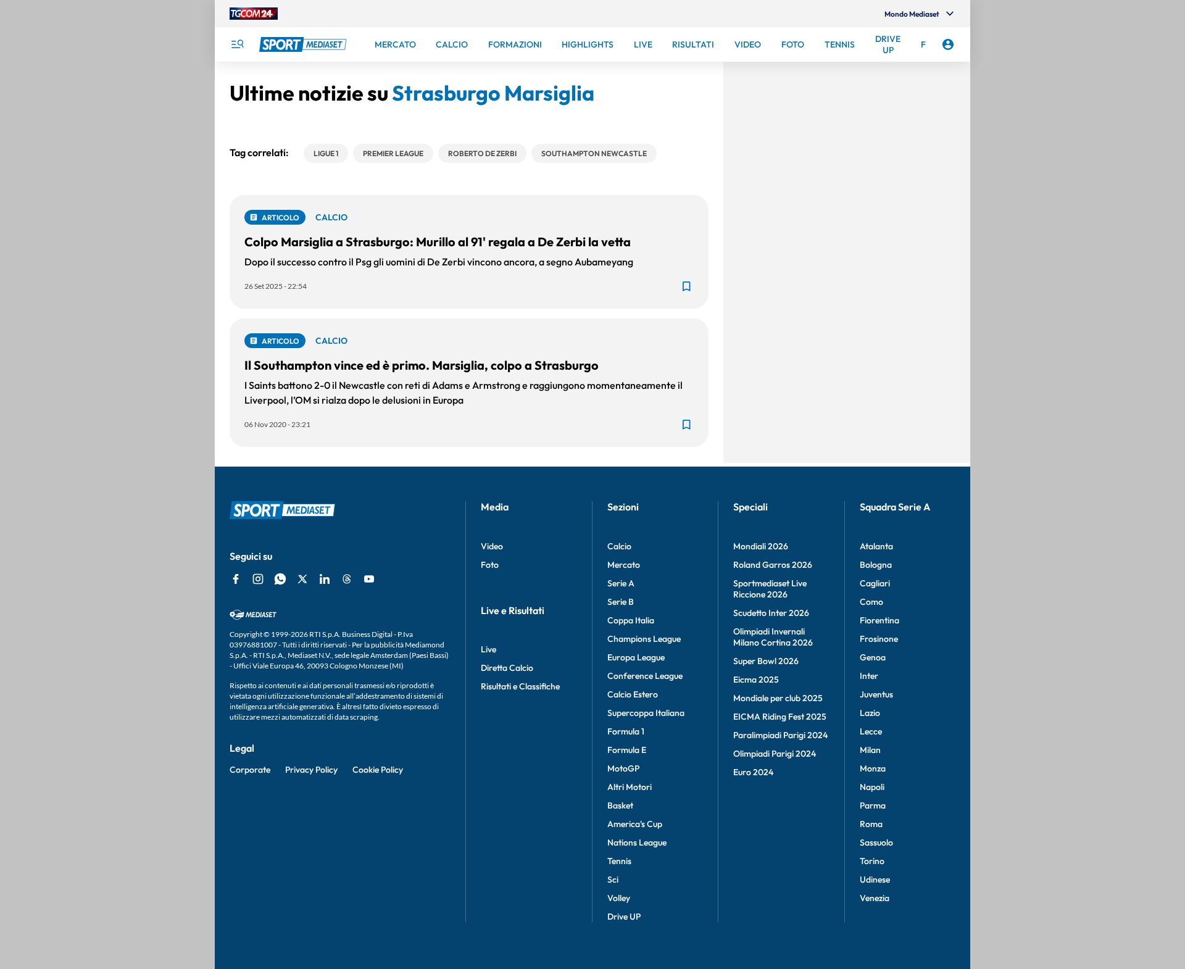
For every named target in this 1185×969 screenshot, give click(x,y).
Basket (620, 805)
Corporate (250, 769)
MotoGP (623, 768)
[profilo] (948, 44)
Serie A (620, 583)
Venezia (874, 898)
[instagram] (258, 579)
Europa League (636, 657)
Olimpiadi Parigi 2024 (774, 753)
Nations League (637, 842)
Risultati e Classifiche (520, 686)
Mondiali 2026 (760, 546)
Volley (618, 898)
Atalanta (876, 546)
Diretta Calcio (507, 667)
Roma (871, 824)
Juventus (876, 694)
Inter (869, 675)
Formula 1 (625, 731)
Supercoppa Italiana (645, 712)
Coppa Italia (630, 620)
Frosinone (879, 638)
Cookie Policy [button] (377, 769)
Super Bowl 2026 (766, 661)
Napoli (872, 786)
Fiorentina (879, 620)
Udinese (875, 879)
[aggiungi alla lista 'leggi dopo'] (686, 286)
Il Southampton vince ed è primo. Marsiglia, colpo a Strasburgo (421, 365)
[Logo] (304, 44)
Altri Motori (629, 786)
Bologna (876, 564)
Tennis (619, 861)
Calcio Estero (632, 694)
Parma (873, 805)
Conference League (645, 675)
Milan (870, 749)
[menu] (237, 44)
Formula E (626, 749)
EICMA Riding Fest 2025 (779, 716)
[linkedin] (324, 579)
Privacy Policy (311, 769)
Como (871, 601)
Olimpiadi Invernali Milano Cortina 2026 (773, 637)
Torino (872, 861)
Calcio (619, 546)
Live (488, 649)
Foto (490, 564)
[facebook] (236, 579)
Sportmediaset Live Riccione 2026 (770, 589)
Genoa (873, 657)
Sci (612, 879)
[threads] (347, 579)
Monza (873, 768)
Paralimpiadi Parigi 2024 (780, 735)
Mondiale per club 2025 (778, 698)
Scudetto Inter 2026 (771, 612)
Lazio (870, 712)
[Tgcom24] (254, 13)
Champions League (644, 638)
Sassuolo (876, 842)
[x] (302, 579)
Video (492, 546)
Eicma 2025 (756, 679)
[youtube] (369, 579)
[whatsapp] (280, 579)
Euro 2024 (753, 772)
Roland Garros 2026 (772, 564)
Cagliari (875, 583)
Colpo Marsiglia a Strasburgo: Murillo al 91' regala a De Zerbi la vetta (437, 241)
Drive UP (624, 916)
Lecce (871, 731)
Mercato (623, 564)
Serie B (620, 601)
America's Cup (634, 824)
